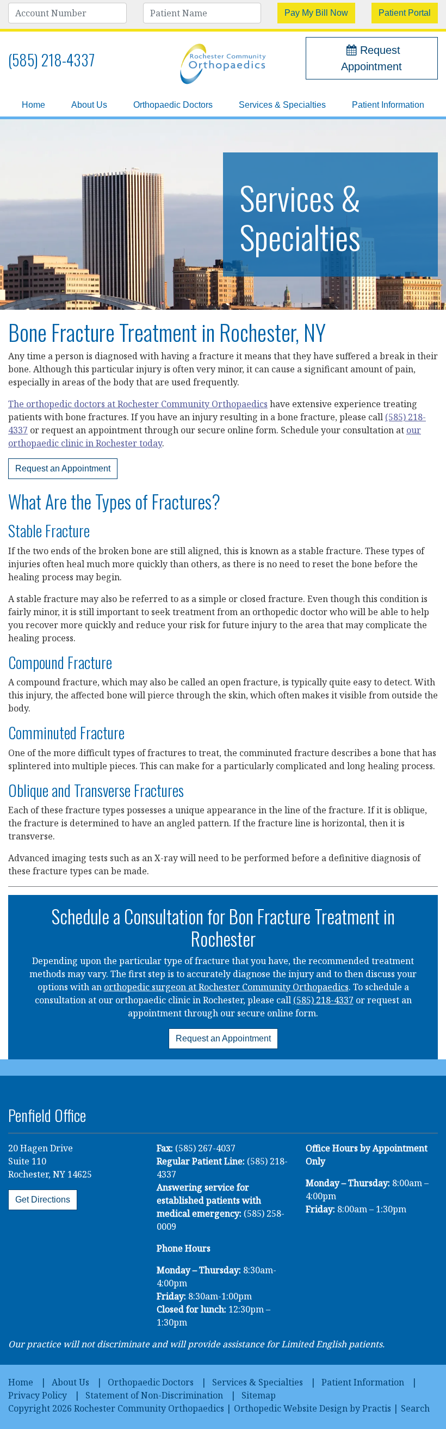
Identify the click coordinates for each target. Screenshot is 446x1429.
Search (415, 1408)
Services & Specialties (282, 104)
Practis (376, 1408)
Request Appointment (371, 58)
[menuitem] (33, 105)
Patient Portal (405, 12)
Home (33, 104)
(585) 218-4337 (51, 59)
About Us (89, 104)
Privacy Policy (37, 1395)
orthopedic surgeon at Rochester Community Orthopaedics (226, 987)
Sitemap (258, 1395)
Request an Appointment (62, 468)
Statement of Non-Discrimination (154, 1395)
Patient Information (388, 104)
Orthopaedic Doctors (173, 104)
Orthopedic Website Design (291, 1408)
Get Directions (42, 1199)
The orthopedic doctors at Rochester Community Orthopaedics (138, 404)
